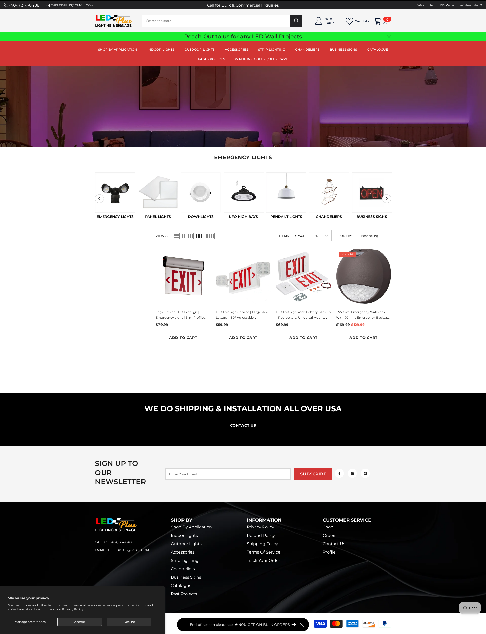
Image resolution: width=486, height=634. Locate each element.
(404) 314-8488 (24, 5)
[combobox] (216, 21)
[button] (99, 198)
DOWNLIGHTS (201, 216)
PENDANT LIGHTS (286, 216)
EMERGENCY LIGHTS (115, 216)
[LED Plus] (115, 192)
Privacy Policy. (73, 609)
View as (162, 236)
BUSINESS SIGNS (371, 216)
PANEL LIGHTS (158, 216)
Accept (79, 622)
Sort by (345, 236)
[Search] (222, 21)
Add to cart (183, 337)
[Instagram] (352, 473)
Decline (129, 622)
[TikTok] (365, 473)
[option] (115, 195)
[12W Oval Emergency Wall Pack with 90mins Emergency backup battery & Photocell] (363, 276)
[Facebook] (339, 473)
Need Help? (473, 5)
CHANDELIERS (329, 216)
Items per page (292, 236)
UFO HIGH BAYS (243, 216)
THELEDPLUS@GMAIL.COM (72, 5)
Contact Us (243, 425)
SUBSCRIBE (313, 474)
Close (389, 37)
